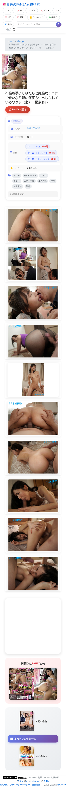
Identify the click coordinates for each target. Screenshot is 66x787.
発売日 (54, 17)
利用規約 (4, 784)
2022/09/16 (33, 128)
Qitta (20, 781)
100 (9, 17)
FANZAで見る (19, 109)
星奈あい (21, 41)
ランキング (38, 17)
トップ (11, 41)
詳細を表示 (18, 194)
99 (20, 10)
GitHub (46, 781)
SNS (10, 24)
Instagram (35, 781)
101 (45, 10)
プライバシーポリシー (20, 784)
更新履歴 (36, 784)
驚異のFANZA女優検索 (23, 4)
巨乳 (22, 17)
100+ (33, 10)
